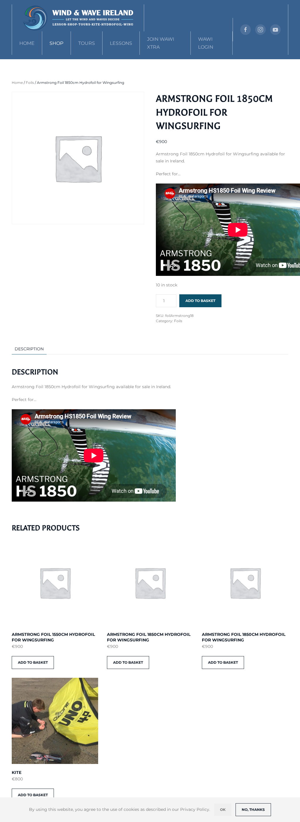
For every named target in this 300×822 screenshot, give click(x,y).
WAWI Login (205, 43)
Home (27, 43)
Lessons (121, 43)
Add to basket (200, 300)
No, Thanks (253, 809)
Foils (30, 82)
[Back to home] (78, 17)
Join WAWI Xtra (160, 43)
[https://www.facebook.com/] (245, 29)
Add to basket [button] (33, 662)
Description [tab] (29, 348)
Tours (86, 43)
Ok (223, 809)
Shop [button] (56, 43)
